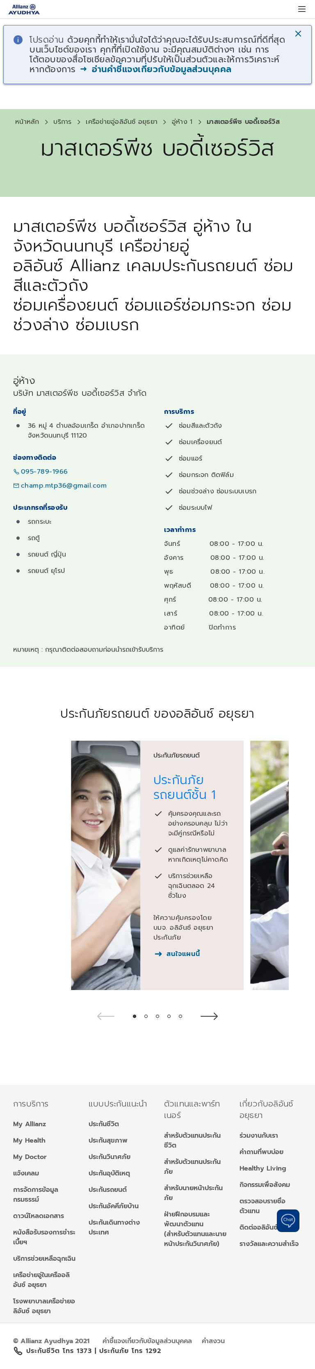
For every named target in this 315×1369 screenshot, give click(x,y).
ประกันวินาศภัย (109, 1157)
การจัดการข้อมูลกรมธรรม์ (35, 1195)
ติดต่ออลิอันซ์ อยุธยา (269, 1227)
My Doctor (30, 1157)
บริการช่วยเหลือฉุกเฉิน (44, 1259)
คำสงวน (213, 1341)
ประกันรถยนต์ (108, 1190)
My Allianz (29, 1124)
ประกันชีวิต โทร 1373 (60, 1351)
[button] (299, 34)
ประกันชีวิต (104, 1124)
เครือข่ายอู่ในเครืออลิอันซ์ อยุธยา (41, 1280)
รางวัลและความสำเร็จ (269, 1244)
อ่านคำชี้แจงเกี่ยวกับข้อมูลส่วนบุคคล (160, 69)
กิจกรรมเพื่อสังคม (265, 1185)
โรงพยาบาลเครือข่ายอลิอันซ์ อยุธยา (44, 1306)
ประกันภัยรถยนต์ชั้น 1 (184, 787)
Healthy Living (263, 1168)
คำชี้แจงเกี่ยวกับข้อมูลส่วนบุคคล (147, 1341)
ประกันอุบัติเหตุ (109, 1173)
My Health (29, 1140)
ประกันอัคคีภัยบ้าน (114, 1206)
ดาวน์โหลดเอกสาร (38, 1216)
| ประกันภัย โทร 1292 (128, 1351)
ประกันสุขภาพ (108, 1140)
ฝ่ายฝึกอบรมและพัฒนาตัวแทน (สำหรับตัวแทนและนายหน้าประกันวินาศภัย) (195, 1229)
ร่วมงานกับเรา (259, 1136)
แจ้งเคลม (26, 1173)
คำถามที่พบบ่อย (261, 1152)
